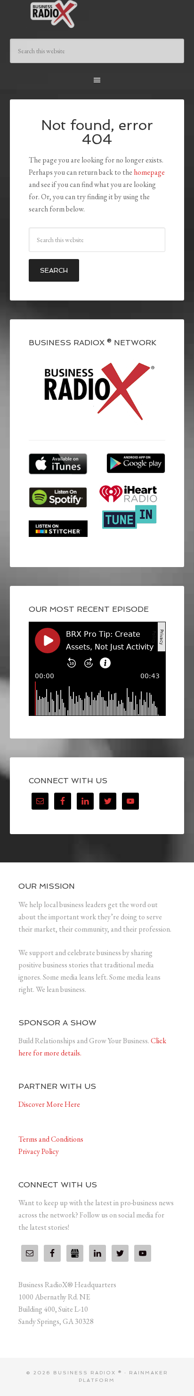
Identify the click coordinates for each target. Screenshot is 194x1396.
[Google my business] (74, 1253)
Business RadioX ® (97, 14)
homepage (149, 172)
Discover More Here (49, 1104)
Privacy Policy (38, 1151)
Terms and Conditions (50, 1139)
